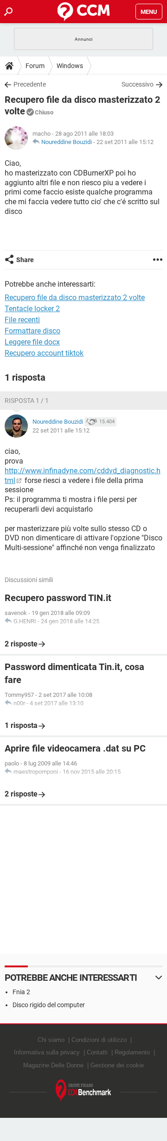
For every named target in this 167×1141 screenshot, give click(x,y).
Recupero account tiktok (44, 353)
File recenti (22, 319)
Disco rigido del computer (49, 1005)
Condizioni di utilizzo (99, 1039)
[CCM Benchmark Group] (83, 1090)
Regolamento (132, 1052)
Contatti (97, 1052)
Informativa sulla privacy (47, 1052)
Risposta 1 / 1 (27, 400)
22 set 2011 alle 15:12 (125, 141)
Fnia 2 (21, 992)
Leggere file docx (32, 342)
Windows (70, 65)
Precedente (29, 84)
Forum (35, 65)
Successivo (138, 84)
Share (25, 259)
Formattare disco (32, 330)
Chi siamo (51, 1039)
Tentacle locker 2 (32, 308)
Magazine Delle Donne (53, 1065)
